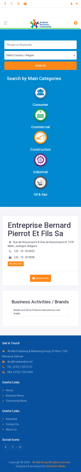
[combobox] (40, 55)
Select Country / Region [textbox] (20, 55)
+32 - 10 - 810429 (24, 251)
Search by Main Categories (34, 78)
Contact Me (42, 278)
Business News (14, 395)
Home (9, 390)
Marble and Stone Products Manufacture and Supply (37, 312)
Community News (16, 400)
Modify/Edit (15, 264)
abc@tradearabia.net (20, 361)
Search (40, 65)
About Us (11, 429)
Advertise (11, 418)
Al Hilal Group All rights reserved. (51, 462)
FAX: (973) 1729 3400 (20, 372)
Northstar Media (55, 466)
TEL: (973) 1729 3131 (19, 366)
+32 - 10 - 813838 (24, 257)
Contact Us (12, 424)
